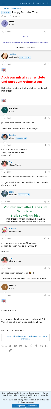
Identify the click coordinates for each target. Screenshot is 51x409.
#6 (49, 202)
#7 (49, 238)
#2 (49, 64)
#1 (49, 31)
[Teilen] (45, 31)
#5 (49, 172)
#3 (49, 118)
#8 (49, 268)
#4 (49, 145)
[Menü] (4, 3)
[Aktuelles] (47, 3)
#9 (49, 295)
